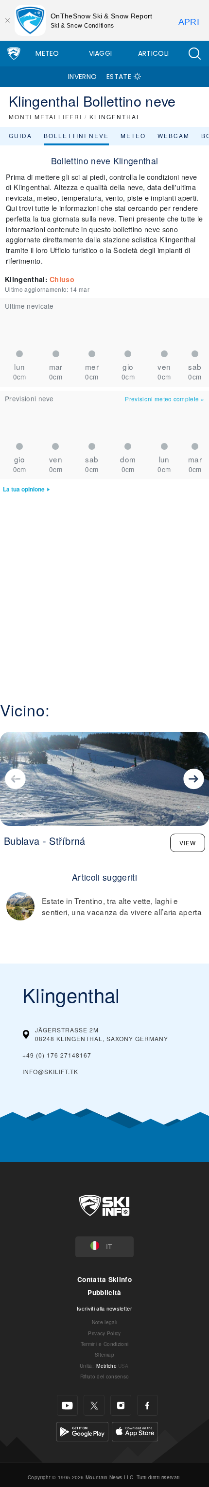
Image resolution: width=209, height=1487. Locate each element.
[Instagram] (120, 1405)
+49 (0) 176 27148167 (56, 1055)
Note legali (105, 1322)
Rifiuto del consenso (104, 1376)
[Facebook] (147, 1405)
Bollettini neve (76, 135)
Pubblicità (104, 1292)
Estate (118, 76)
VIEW (187, 842)
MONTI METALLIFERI (45, 116)
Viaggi (100, 53)
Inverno (82, 76)
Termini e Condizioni (104, 1343)
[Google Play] (82, 1430)
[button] (194, 53)
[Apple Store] (135, 1430)
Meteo (47, 53)
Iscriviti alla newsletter (104, 1308)
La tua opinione (24, 489)
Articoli (153, 53)
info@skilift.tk (50, 1071)
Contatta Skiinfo (104, 1279)
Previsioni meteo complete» (164, 399)
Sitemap (104, 1354)
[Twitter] (94, 1405)
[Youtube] (67, 1405)
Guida (20, 135)
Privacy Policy (104, 1333)
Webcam (173, 135)
